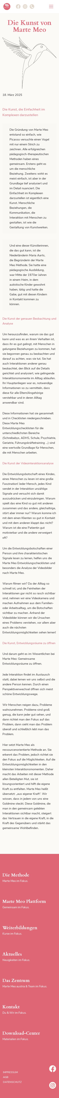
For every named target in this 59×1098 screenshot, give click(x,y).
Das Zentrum (24, 983)
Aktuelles (16, 956)
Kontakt (14, 1009)
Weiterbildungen (19, 930)
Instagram (52, 1085)
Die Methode (15, 877)
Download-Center (21, 1035)
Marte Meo (7, 6)
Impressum (10, 1072)
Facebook (52, 1068)
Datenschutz (12, 1082)
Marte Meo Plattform (24, 903)
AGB (5, 1077)
